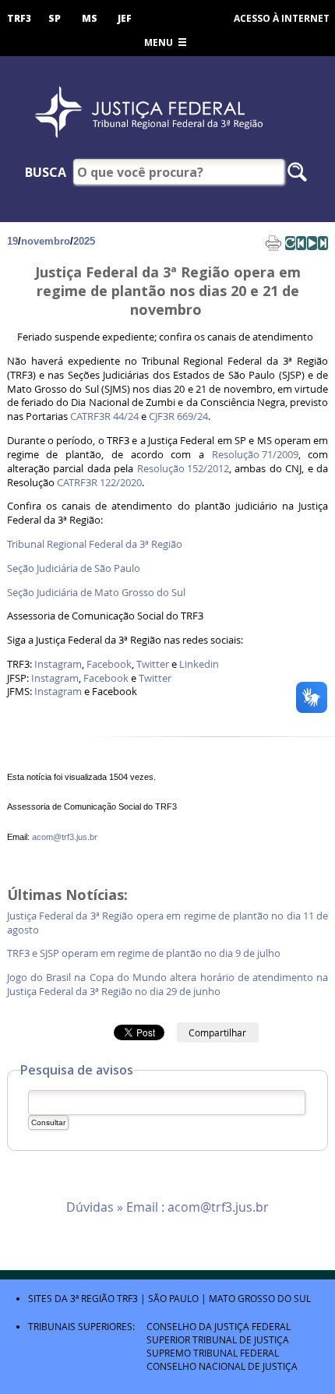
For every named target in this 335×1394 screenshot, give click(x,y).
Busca (45, 172)
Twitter (152, 664)
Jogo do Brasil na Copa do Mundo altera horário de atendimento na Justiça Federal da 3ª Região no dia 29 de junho (168, 984)
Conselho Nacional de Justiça (222, 1366)
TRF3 (19, 18)
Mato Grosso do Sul (260, 1298)
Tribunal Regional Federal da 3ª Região (94, 544)
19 (12, 241)
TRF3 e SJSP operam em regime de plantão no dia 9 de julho (146, 953)
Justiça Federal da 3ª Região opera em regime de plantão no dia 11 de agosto (168, 923)
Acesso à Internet (282, 18)
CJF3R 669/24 (178, 416)
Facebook (109, 664)
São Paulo (173, 1298)
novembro (45, 241)
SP (54, 18)
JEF (125, 18)
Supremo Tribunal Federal (212, 1352)
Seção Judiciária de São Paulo (73, 568)
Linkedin (199, 664)
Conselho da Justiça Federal (218, 1326)
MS (89, 18)
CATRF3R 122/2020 (99, 482)
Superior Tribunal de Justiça (217, 1339)
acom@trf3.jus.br (64, 837)
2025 (84, 241)
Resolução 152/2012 (183, 468)
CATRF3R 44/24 (104, 416)
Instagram (58, 664)
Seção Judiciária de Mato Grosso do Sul (96, 592)
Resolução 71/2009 (255, 454)
